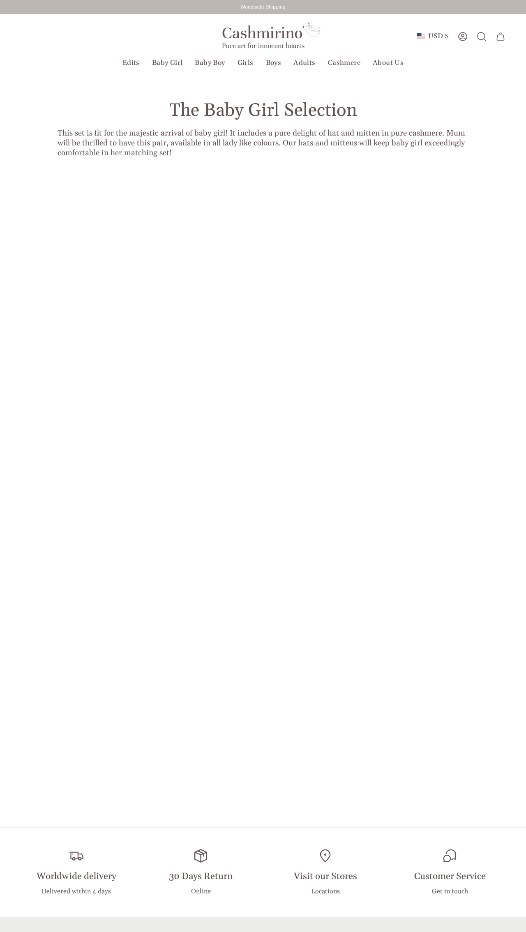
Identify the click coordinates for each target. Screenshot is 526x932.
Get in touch (450, 892)
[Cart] (500, 37)
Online (201, 892)
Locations (325, 892)
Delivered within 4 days (76, 892)
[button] (131, 63)
